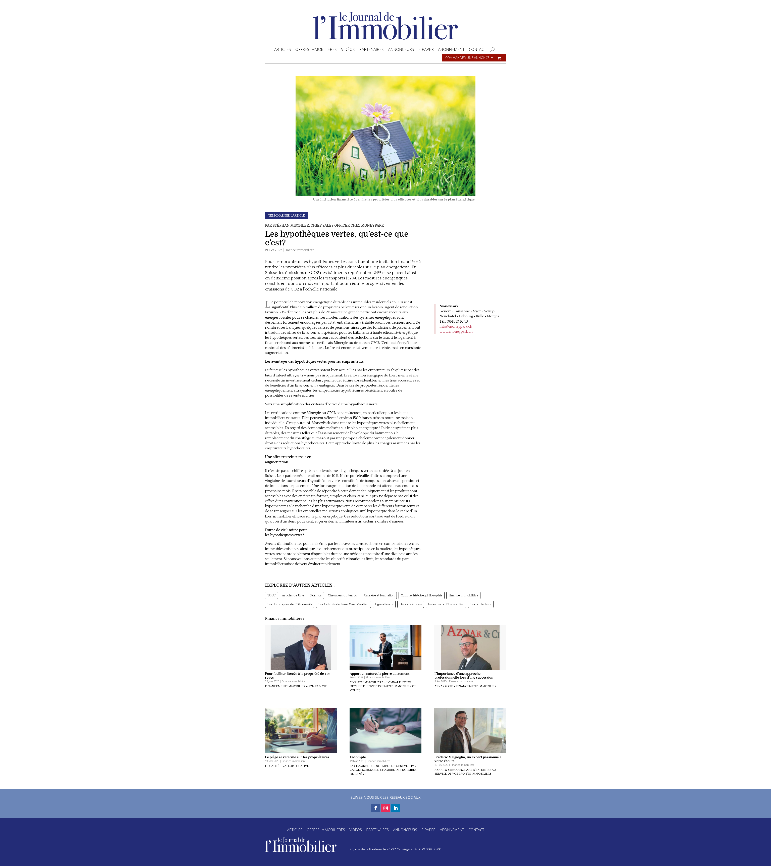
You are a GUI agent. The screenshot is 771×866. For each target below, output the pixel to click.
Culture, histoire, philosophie (421, 595)
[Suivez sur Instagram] (385, 808)
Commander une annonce (467, 58)
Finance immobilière (299, 250)
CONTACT (477, 50)
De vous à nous (411, 604)
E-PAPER (426, 50)
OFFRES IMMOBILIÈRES (316, 50)
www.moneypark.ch (456, 332)
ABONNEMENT (451, 50)
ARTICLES (282, 50)
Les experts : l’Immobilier (446, 604)
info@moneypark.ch (456, 327)
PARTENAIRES (371, 50)
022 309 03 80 (430, 849)
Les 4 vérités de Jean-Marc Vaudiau (343, 604)
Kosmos (316, 595)
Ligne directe (384, 604)
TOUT (271, 595)
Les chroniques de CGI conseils (289, 604)
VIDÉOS (348, 50)
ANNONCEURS (401, 50)
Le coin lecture (480, 604)
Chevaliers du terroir (343, 595)
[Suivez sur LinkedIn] (395, 808)
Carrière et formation (379, 595)
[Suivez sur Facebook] (375, 808)
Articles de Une (293, 595)
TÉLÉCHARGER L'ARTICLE (286, 215)
